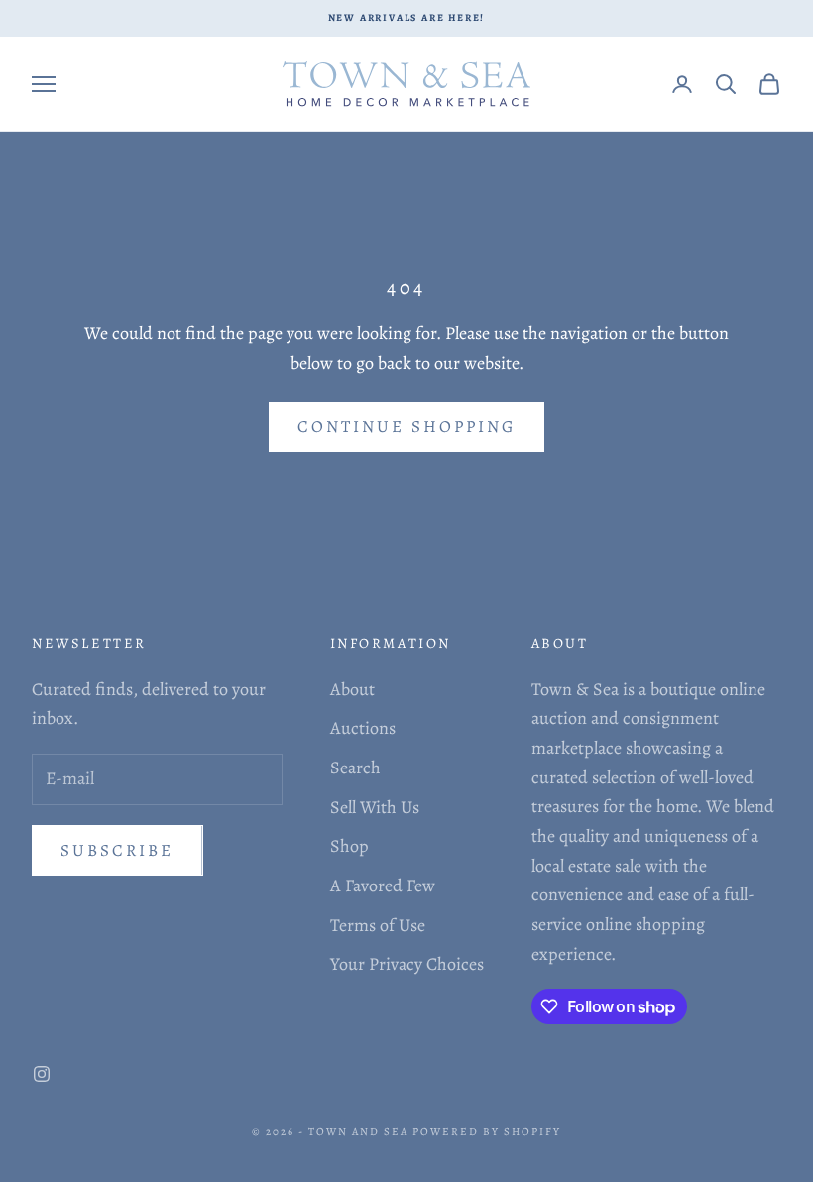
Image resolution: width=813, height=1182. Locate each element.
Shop (349, 846)
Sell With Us (374, 807)
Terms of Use (377, 925)
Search (355, 767)
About (352, 689)
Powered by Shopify (486, 1131)
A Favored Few (382, 885)
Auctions (363, 728)
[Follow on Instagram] (42, 1074)
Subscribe (117, 850)
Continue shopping (406, 426)
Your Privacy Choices (407, 964)
